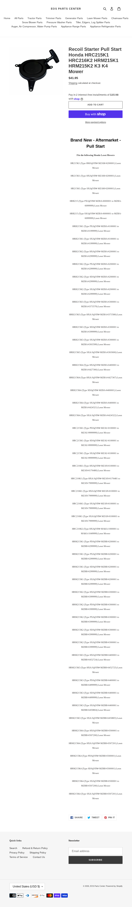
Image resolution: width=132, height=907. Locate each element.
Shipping (73, 83)
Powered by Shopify (114, 886)
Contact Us (39, 857)
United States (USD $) (26, 886)
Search (13, 848)
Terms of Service (18, 857)
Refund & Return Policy (35, 848)
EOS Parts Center (66, 8)
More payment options (95, 122)
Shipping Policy (38, 852)
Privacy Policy (16, 852)
